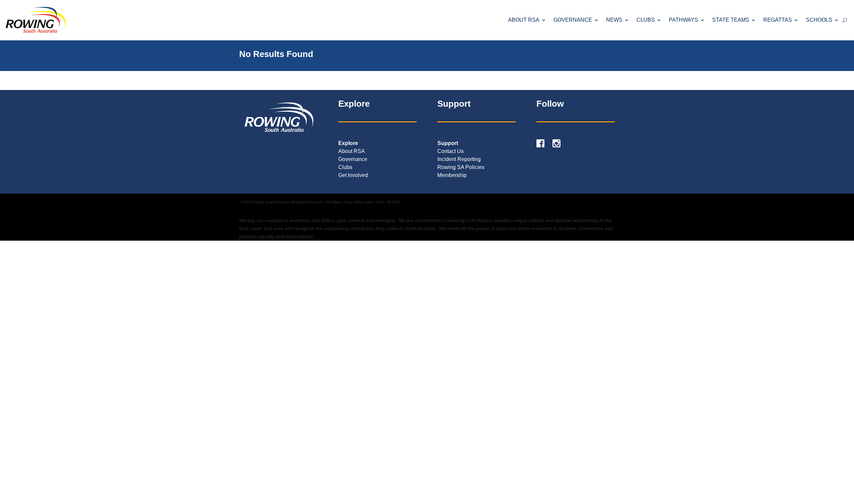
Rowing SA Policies (460, 167)
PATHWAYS (683, 20)
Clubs (345, 167)
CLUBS (645, 20)
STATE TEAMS (730, 20)
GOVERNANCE (572, 20)
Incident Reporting (459, 159)
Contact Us (450, 151)
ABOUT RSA (523, 20)
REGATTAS (777, 20)
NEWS (614, 20)
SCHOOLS (819, 20)
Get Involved (353, 175)
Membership (452, 175)
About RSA (351, 151)
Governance (352, 159)
